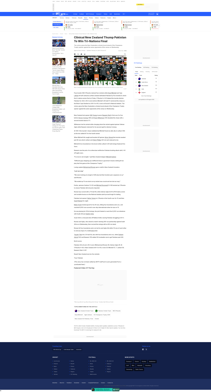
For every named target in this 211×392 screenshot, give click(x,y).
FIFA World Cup (57, 349)
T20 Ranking (154, 67)
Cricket (75, 14)
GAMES (97, 1)
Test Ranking (138, 67)
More (114, 17)
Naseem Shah (106, 115)
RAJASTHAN (113, 1)
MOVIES (69, 1)
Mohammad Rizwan (89, 167)
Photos (91, 17)
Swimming (129, 369)
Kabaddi (139, 365)
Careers (103, 382)
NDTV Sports (77, 328)
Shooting (148, 365)
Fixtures (74, 17)
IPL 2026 (56, 27)
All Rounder (155, 71)
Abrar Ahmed (109, 137)
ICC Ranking (74, 374)
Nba (133, 365)
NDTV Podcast (90, 14)
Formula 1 (98, 14)
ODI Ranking (146, 67)
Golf (111, 14)
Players (72, 371)
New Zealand (145, 85)
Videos (97, 17)
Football (81, 14)
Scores (62, 17)
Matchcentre (93, 374)
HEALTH (89, 1)
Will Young (93, 115)
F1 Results (120, 325)
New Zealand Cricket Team (85, 311)
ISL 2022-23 (93, 361)
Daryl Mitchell (112, 93)
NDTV (54, 1)
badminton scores (112, 325)
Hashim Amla (90, 214)
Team (136, 71)
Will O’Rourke (117, 311)
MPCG (118, 1)
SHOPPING (102, 1)
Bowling (148, 71)
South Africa (145, 82)
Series (67, 17)
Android (96, 330)
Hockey (144, 361)
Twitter (103, 328)
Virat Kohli (78, 349)
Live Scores (57, 361)
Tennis (105, 14)
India (143, 89)
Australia (144, 78)
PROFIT (62, 1)
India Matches (57, 24)
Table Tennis (139, 369)
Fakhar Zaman (91, 198)
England (143, 92)
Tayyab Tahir (78, 234)
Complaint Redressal (93, 382)
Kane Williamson (99, 118)
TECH (93, 1)
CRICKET (74, 1)
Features (103, 17)
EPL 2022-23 (110, 361)
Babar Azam (78, 205)
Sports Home (55, 33)
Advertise (54, 382)
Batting (141, 71)
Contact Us (110, 382)
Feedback (69, 382)
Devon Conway (83, 118)
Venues (56, 374)
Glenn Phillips (97, 140)
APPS (107, 1)
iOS (100, 330)
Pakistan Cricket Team (104, 311)
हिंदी (66, 1)
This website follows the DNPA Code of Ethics (115, 385)
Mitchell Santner (111, 157)
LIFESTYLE (84, 1)
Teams (109, 17)
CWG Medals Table (69, 349)
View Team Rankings (146, 95)
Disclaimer (76, 382)
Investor (84, 382)
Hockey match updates (101, 325)
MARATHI (123, 1)
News (85, 17)
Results (80, 17)
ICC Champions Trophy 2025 (102, 314)
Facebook (89, 328)
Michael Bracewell (102, 185)
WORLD (58, 1)
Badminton (117, 14)
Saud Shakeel (78, 201)
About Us (62, 382)
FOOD (79, 1)
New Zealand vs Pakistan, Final (84, 318)
